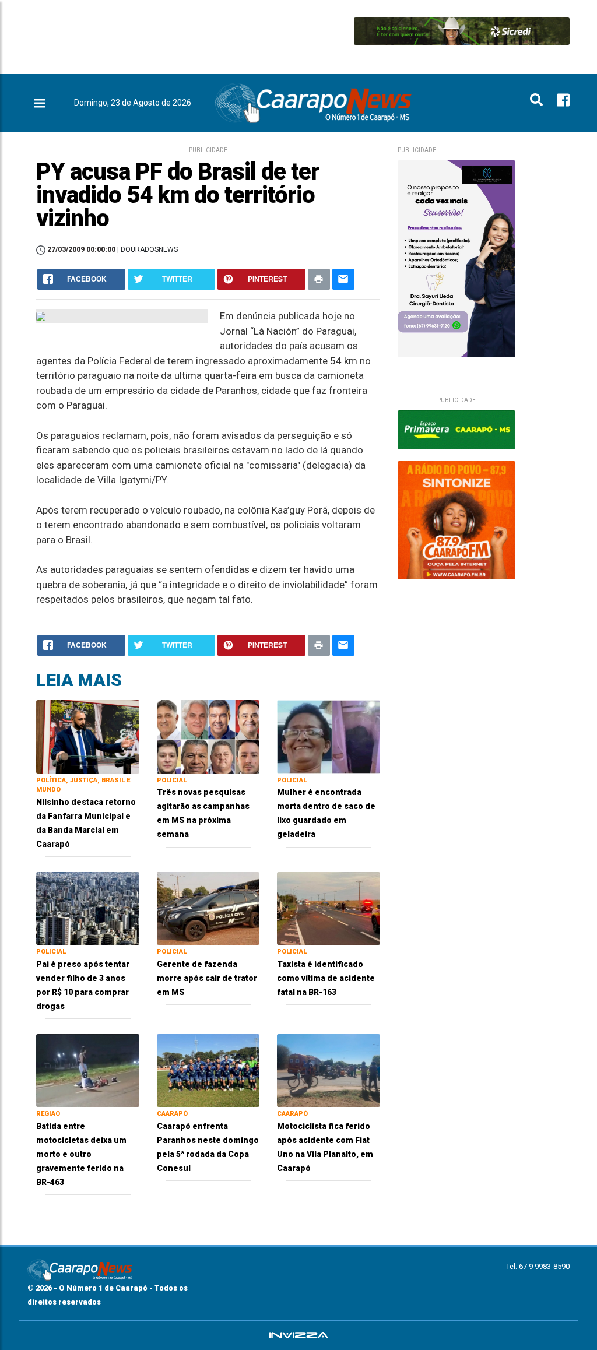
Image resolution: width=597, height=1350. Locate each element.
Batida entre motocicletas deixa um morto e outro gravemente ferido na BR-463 (81, 1154)
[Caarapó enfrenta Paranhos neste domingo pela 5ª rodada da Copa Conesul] (208, 1069)
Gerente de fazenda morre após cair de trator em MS (207, 978)
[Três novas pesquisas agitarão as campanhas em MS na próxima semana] (208, 735)
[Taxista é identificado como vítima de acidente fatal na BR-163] (328, 907)
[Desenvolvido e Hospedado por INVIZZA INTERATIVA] (298, 1335)
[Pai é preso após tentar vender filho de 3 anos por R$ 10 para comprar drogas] (87, 907)
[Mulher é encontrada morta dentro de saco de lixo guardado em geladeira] (328, 735)
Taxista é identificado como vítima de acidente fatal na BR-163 (326, 978)
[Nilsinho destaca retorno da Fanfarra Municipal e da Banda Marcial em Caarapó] (87, 735)
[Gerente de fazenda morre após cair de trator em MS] (208, 907)
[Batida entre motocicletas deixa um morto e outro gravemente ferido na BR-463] (87, 1069)
